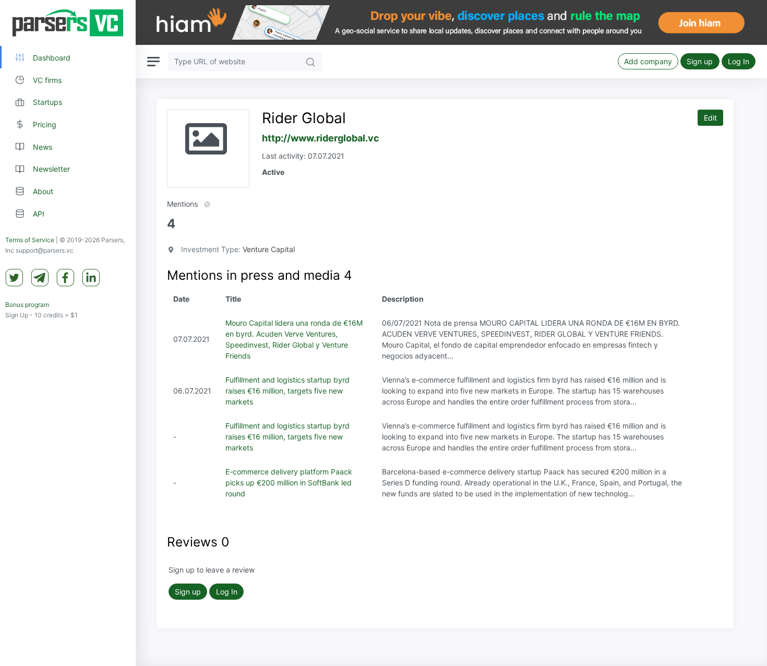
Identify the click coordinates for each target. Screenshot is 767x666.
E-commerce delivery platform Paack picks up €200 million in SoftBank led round (288, 482)
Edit (710, 117)
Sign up (700, 61)
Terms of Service (29, 240)
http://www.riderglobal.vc (320, 138)
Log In (738, 61)
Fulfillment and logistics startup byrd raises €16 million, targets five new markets (287, 390)
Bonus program (27, 304)
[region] (68, 333)
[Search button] (310, 61)
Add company (648, 61)
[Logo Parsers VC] (68, 23)
